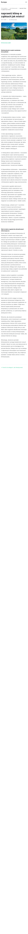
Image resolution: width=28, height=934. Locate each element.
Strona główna (4, 8)
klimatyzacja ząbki (6, 42)
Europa (4, 2)
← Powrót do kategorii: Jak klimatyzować (12, 367)
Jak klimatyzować (13, 8)
